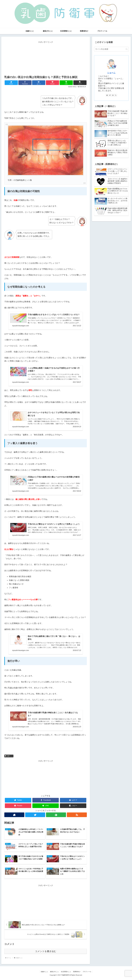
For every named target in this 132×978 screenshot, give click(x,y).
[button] (80, 82)
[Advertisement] (45, 58)
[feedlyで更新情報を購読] (56, 814)
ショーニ (111, 73)
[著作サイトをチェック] (14, 814)
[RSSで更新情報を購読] (77, 814)
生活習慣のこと (66, 971)
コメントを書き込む (45, 951)
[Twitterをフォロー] (35, 814)
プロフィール (87, 971)
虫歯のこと (10, 756)
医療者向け (76, 971)
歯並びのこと (54, 971)
